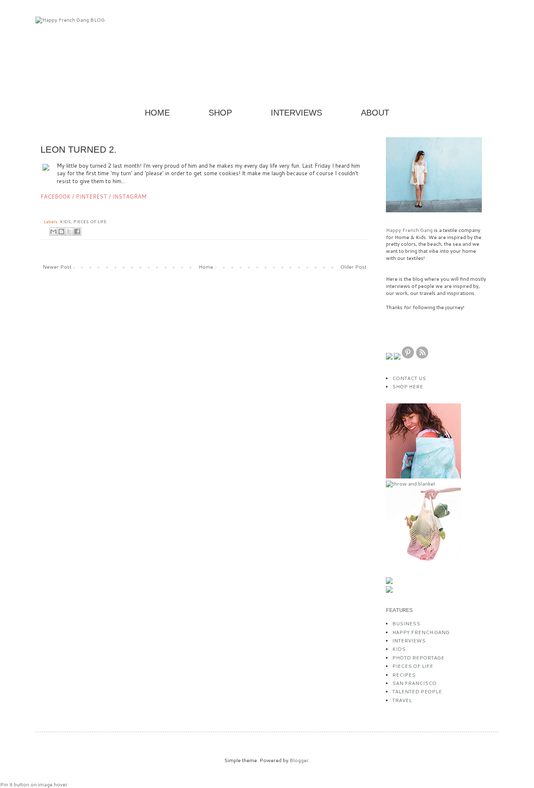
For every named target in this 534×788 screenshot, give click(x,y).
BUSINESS (406, 623)
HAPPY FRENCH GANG (420, 632)
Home (206, 266)
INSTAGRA (129, 196)
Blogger (299, 760)
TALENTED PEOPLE (417, 691)
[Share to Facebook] (77, 231)
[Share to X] (69, 231)
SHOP (220, 112)
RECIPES (404, 674)
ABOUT (375, 112)
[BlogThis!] (61, 231)
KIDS (65, 221)
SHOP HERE (407, 386)
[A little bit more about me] (434, 210)
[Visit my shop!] (423, 476)
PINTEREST (91, 196)
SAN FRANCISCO (414, 683)
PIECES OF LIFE (89, 221)
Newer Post (57, 266)
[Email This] (53, 231)
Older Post (353, 266)
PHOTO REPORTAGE (418, 657)
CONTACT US (409, 378)
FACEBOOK (55, 196)
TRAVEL (402, 700)
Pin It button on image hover (34, 784)
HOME (157, 112)
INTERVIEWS (296, 112)
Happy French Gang (410, 230)
